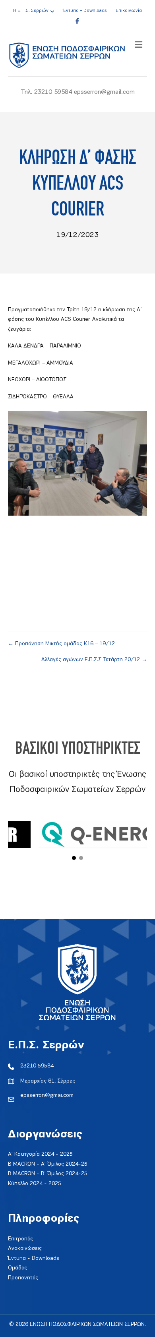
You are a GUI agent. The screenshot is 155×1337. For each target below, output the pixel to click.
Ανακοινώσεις (25, 1249)
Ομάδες (17, 1268)
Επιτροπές (20, 1239)
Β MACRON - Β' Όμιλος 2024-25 (47, 1174)
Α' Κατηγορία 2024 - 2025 (40, 1154)
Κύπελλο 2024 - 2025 (34, 1184)
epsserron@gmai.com (47, 1095)
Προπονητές (23, 1278)
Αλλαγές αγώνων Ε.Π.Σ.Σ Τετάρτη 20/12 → (94, 660)
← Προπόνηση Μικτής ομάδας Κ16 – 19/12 (61, 644)
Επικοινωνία (129, 10)
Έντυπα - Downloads (33, 1258)
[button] (74, 858)
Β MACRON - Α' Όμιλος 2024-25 (47, 1164)
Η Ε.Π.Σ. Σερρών (30, 10)
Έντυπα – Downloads (85, 10)
